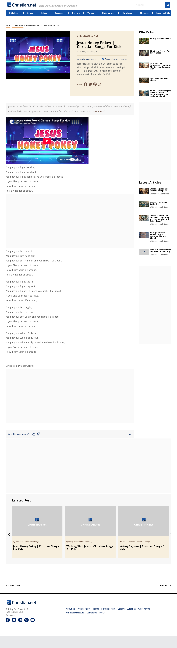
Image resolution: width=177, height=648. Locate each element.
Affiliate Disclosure (75, 613)
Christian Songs (17, 25)
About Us (70, 609)
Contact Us (92, 613)
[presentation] (9, 535)
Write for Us (144, 609)
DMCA (102, 613)
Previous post (13, 585)
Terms (96, 609)
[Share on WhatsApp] (99, 84)
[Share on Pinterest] (95, 84)
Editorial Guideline (127, 609)
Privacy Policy (83, 609)
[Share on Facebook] (85, 84)
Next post (165, 585)
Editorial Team (108, 609)
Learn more (97, 111)
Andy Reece (90, 59)
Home (8, 25)
